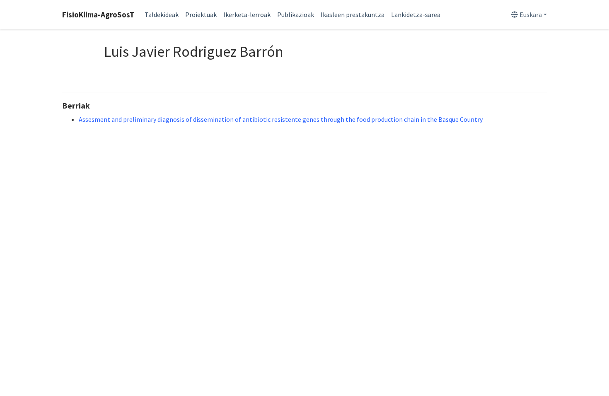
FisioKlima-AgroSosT (98, 14)
